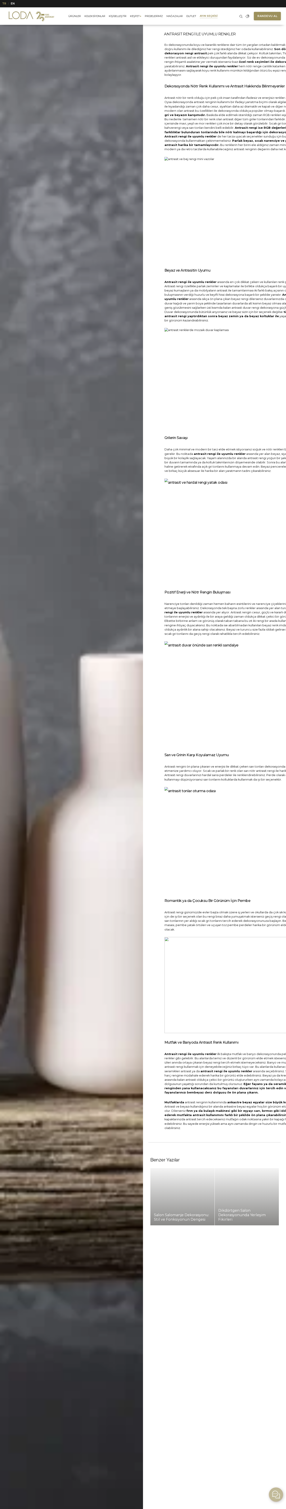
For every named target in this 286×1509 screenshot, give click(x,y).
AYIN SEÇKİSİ (209, 15)
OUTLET (191, 16)
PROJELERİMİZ (154, 16)
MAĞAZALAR (174, 16)
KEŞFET (135, 16)
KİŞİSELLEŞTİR (117, 16)
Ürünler (74, 16)
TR (4, 3)
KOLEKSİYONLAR (94, 16)
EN (13, 3)
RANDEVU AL (267, 16)
